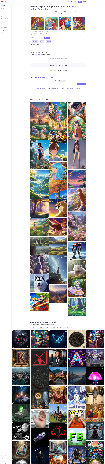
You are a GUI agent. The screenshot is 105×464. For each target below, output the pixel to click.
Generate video (62, 80)
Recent (40, 327)
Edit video (3, 9)
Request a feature (3, 463)
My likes (33, 327)
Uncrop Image (4, 25)
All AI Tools (4, 5)
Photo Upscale (37, 54)
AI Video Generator (5, 20)
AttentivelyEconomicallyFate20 (46, 31)
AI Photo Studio (4, 27)
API (2, 32)
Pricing (67, 1)
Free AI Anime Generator (43, 77)
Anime (32, 34)
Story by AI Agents (52, 88)
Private (78, 88)
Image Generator (5, 16)
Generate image (55, 80)
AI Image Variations (5, 18)
